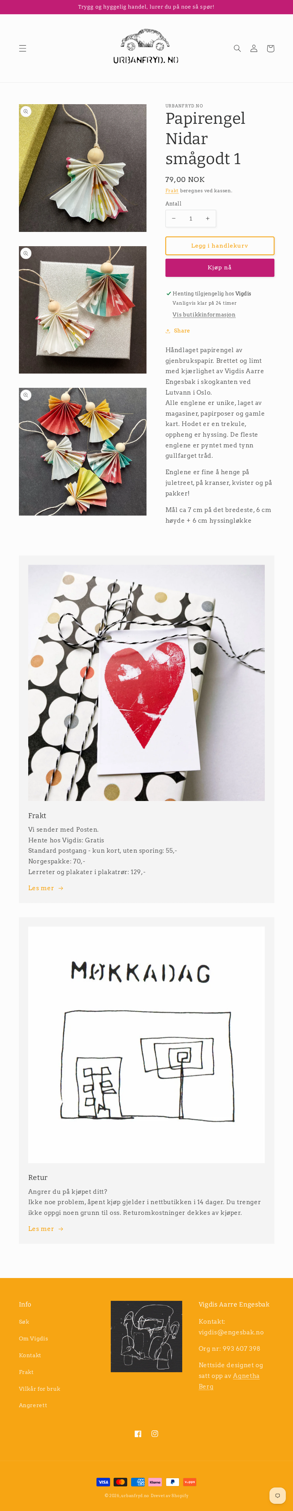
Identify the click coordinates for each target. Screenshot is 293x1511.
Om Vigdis (33, 1338)
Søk (24, 1322)
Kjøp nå (220, 267)
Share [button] (182, 331)
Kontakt (30, 1355)
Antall (173, 204)
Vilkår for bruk (39, 1389)
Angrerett (33, 1405)
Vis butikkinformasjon (204, 314)
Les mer (41, 888)
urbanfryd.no (135, 1496)
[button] (22, 48)
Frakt (172, 190)
